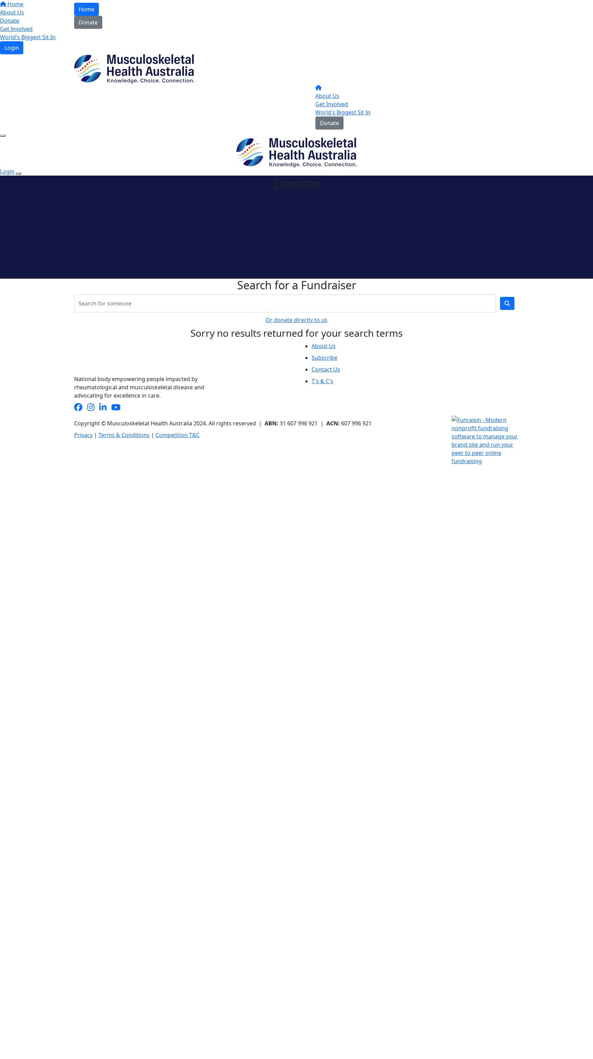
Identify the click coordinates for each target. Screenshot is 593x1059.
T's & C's (322, 381)
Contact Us (326, 369)
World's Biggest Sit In (343, 112)
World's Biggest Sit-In (28, 37)
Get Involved (331, 104)
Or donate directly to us (296, 320)
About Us (327, 96)
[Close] (18, 173)
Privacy (83, 435)
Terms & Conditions (124, 435)
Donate (88, 22)
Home (86, 9)
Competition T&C (177, 435)
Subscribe (324, 357)
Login (11, 48)
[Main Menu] (2, 136)
